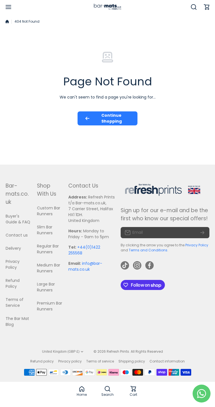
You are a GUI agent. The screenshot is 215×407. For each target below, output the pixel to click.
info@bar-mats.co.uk (85, 266)
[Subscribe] (202, 232)
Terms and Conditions (148, 250)
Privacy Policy (196, 245)
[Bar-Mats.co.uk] (107, 7)
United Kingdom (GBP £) (61, 352)
